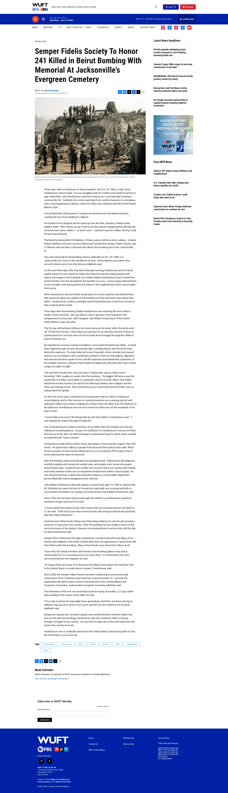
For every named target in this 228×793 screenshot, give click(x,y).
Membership (128, 738)
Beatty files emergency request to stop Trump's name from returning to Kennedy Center (173, 221)
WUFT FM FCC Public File (168, 748)
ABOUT (131, 27)
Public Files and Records (168, 743)
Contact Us (93, 744)
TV (59, 27)
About (91, 738)
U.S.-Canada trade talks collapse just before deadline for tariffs (171, 184)
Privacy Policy (164, 738)
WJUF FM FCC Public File (168, 752)
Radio (89, 27)
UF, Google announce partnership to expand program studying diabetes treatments (171, 102)
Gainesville (66, 644)
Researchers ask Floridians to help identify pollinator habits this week (170, 89)
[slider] (47, 19)
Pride (117, 644)
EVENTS (118, 27)
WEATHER (48, 27)
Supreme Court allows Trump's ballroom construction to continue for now (172, 208)
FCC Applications (165, 759)
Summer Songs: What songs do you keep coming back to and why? (173, 66)
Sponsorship (128, 744)
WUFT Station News (97, 750)
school (93, 644)
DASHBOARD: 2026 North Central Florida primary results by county (173, 77)
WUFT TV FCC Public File (168, 750)
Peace (80, 644)
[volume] (43, 19)
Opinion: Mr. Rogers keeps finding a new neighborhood (173, 172)
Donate (189, 7)
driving (105, 644)
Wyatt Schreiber (52, 90)
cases (45, 650)
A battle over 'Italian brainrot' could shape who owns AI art (170, 196)
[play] (35, 19)
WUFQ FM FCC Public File (168, 754)
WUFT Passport (75, 27)
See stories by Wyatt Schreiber (52, 678)
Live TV (172, 6)
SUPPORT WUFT (147, 27)
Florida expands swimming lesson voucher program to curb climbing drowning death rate (170, 52)
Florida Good (40, 41)
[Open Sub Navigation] (40, 27)
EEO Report (163, 756)
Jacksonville (132, 644)
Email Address (44, 709)
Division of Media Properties (59, 786)
